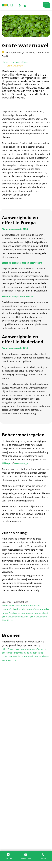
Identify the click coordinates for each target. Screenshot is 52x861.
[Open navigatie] (46, 5)
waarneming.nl (21, 463)
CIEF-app (6, 463)
